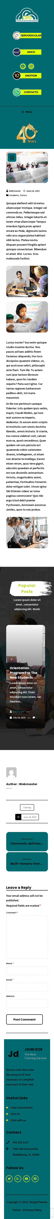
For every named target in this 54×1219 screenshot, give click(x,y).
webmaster (15, 190)
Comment (12, 912)
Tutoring (27, 807)
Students (14, 195)
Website (10, 996)
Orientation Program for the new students (23, 673)
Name (10, 963)
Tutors (23, 195)
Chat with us (18, 1120)
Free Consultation (22, 1107)
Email (9, 979)
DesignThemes (38, 1202)
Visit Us (15, 1114)
